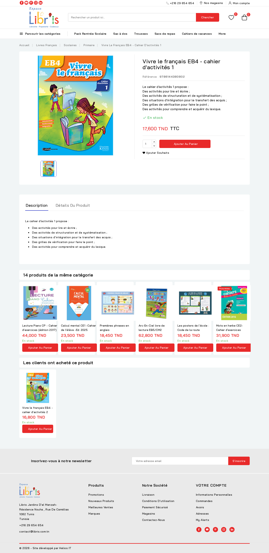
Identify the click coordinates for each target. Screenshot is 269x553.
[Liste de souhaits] (231, 17)
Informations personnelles (214, 494)
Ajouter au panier (185, 144)
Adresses (202, 513)
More (222, 33)
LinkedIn (41, 3)
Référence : (151, 76)
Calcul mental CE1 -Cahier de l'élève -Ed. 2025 (78, 328)
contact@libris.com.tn (34, 531)
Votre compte (211, 485)
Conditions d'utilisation (158, 501)
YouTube (26, 3)
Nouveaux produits (101, 501)
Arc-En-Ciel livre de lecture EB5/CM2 (152, 328)
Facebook (22, 3)
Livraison (148, 494)
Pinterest (31, 3)
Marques (94, 513)
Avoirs (200, 507)
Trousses (141, 33)
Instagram (36, 3)
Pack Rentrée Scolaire (90, 33)
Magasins (148, 513)
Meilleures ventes (100, 507)
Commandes (204, 501)
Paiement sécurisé (155, 507)
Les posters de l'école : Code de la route (193, 328)
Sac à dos (120, 33)
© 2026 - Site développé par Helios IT (45, 548)
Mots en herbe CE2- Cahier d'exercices (229, 328)
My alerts (202, 520)
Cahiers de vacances (197, 33)
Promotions (96, 494)
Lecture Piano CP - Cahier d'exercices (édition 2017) (39, 328)
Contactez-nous (153, 520)
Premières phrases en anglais (114, 328)
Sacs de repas (165, 33)
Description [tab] (37, 205)
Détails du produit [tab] (73, 205)
